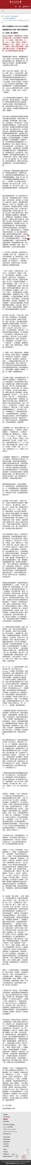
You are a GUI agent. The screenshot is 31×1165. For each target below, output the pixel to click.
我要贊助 (5, 1114)
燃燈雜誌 (5, 1151)
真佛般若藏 (6, 1154)
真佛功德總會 (6, 1137)
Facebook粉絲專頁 (8, 1127)
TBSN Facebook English (9, 1129)
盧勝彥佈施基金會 (7, 1156)
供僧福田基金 (6, 1116)
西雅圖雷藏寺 (6, 1141)
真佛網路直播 (6, 1139)
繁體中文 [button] (27, 6)
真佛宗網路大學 (7, 1134)
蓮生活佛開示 (14, 16)
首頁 (2, 16)
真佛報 (5, 1149)
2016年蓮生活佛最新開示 (9, 18)
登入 (16, 6)
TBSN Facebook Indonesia (10, 1131)
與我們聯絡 (6, 1121)
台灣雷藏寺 (6, 1146)
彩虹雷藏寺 (6, 1144)
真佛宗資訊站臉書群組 (9, 1124)
